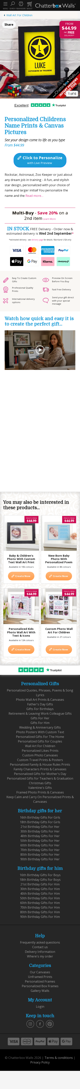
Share (8, 24)
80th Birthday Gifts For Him (40, 912)
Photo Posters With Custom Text (40, 732)
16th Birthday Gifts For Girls (40, 817)
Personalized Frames (40, 981)
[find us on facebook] (40, 1023)
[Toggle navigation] (5, 4)
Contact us (40, 947)
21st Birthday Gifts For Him (40, 884)
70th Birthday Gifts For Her (40, 850)
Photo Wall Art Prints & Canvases (40, 699)
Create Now (22, 576)
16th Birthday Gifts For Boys (40, 875)
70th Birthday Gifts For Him (40, 907)
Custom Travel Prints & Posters (40, 760)
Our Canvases (40, 972)
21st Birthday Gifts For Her (40, 827)
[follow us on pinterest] (49, 1023)
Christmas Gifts (40, 783)
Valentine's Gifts (40, 788)
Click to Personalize (42, 160)
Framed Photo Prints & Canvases (40, 792)
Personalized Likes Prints (40, 750)
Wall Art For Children (19, 15)
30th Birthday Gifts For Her (40, 831)
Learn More (49, 219)
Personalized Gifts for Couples (40, 741)
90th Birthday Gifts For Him (40, 917)
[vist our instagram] (30, 1023)
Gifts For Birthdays (40, 709)
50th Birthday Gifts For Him (40, 898)
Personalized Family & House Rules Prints (40, 764)
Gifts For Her (40, 718)
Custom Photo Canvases (40, 755)
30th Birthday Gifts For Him (40, 889)
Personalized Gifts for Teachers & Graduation (40, 778)
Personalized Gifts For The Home (40, 737)
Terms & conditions (58, 1058)
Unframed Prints (40, 977)
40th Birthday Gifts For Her (40, 836)
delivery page (37, 239)
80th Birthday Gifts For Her (40, 854)
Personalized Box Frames (40, 986)
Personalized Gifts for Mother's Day (40, 774)
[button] (12, 5)
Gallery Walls (40, 991)
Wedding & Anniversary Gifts (40, 727)
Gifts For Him (40, 723)
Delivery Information (40, 952)
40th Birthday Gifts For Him (40, 893)
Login (40, 1006)
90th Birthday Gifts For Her (40, 859)
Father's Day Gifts (40, 704)
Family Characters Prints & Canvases (40, 769)
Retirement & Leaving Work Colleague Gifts (40, 713)
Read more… (34, 196)
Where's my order (40, 956)
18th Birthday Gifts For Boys (40, 879)
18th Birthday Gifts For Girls (40, 822)
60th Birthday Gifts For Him (40, 903)
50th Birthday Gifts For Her (40, 840)
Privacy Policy (40, 1062)
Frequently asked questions (40, 942)
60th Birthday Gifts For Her (40, 845)
